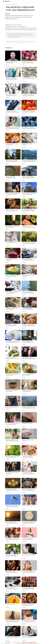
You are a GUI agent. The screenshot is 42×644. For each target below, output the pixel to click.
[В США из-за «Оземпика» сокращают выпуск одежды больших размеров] (12, 74)
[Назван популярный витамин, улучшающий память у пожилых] (29, 206)
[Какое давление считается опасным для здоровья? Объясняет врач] (12, 91)
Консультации (8, 4)
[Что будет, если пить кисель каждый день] (12, 255)
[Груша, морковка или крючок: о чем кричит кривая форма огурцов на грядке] (12, 551)
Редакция (19, 643)
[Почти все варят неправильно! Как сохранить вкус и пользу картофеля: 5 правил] (12, 272)
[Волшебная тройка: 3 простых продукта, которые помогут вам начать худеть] (29, 321)
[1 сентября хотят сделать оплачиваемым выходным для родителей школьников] (29, 469)
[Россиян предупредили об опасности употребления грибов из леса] (29, 485)
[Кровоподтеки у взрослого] (29, 420)
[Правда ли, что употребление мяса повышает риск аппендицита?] (29, 600)
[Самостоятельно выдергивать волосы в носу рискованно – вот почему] (29, 568)
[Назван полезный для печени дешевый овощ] (12, 140)
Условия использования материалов (27, 643)
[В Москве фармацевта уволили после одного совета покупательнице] (12, 288)
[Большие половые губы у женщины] (29, 140)
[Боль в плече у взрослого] (29, 633)
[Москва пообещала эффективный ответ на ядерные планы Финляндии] (29, 190)
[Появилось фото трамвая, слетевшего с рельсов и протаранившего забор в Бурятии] (12, 321)
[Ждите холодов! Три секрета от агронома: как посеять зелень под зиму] (29, 239)
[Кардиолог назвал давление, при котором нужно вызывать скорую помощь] (12, 124)
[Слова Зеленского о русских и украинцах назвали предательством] (12, 58)
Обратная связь (35, 643)
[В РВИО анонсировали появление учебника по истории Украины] (12, 502)
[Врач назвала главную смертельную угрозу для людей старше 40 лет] (29, 222)
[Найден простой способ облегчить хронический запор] (12, 568)
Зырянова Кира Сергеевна (16, 24)
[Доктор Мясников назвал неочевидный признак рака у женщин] (29, 337)
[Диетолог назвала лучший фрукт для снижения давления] (12, 453)
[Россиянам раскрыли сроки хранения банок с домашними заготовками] (29, 584)
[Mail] (3, 1)
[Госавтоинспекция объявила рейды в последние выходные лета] (29, 173)
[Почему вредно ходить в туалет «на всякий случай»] (29, 387)
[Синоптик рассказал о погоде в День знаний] (12, 469)
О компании (5, 643)
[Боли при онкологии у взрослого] (29, 551)
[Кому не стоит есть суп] (12, 600)
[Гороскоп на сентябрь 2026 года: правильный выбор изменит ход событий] (12, 617)
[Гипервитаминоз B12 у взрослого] (12, 633)
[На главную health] (7, 1)
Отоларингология (15, 4)
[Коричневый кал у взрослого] (12, 239)
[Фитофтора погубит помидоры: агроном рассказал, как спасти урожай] (29, 107)
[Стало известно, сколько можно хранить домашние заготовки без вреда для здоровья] (12, 535)
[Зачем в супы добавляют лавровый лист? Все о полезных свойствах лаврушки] (12, 354)
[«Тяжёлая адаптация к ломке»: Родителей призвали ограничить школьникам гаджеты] (12, 436)
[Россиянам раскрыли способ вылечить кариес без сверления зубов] (29, 617)
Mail (1, 643)
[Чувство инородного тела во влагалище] (29, 272)
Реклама (8, 643)
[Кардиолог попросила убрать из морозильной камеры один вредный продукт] (12, 190)
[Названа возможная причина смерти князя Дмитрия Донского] (12, 157)
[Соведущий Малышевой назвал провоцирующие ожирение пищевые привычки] (29, 518)
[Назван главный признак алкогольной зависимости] (29, 305)
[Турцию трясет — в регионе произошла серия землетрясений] (29, 124)
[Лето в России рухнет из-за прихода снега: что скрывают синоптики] (29, 288)
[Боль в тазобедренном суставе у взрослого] (12, 403)
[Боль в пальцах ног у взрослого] (29, 502)
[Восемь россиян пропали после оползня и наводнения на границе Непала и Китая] (29, 403)
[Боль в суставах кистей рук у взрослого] (29, 436)
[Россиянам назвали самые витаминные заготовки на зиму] (12, 485)
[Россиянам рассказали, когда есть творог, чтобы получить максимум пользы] (29, 91)
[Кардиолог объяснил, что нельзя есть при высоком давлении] (12, 206)
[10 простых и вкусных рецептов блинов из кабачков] (29, 370)
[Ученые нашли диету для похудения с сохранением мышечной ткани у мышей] (29, 453)
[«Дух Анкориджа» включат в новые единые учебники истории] (29, 354)
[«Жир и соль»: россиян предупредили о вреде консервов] (12, 173)
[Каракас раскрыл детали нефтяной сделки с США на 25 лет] (12, 518)
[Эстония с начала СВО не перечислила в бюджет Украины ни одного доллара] (12, 107)
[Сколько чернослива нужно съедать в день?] (12, 387)
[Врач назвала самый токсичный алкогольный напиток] (12, 222)
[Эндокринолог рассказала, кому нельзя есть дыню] (12, 370)
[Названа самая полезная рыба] (29, 74)
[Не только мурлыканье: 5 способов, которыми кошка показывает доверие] (29, 535)
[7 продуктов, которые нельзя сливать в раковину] (12, 305)
